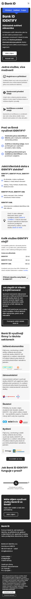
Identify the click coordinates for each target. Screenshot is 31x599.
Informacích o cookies (16, 588)
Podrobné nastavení (8, 589)
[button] (28, 3)
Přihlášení (8, 10)
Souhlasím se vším (9, 592)
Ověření (16, 10)
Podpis (23, 10)
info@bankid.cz (7, 551)
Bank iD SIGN (17, 228)
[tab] (15, 278)
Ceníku (25, 270)
